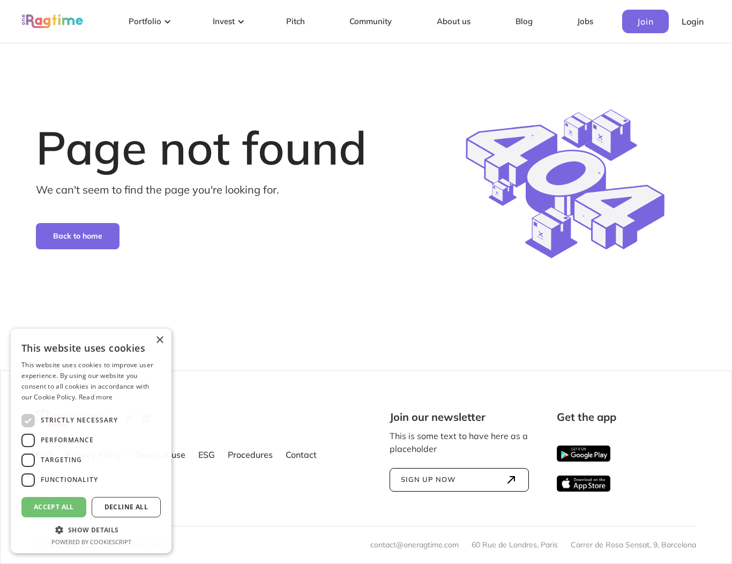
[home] (52, 21)
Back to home (77, 236)
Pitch (295, 21)
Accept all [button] (54, 506)
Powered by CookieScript (91, 542)
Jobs (585, 21)
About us (453, 21)
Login (693, 21)
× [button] (159, 340)
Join (645, 21)
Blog (524, 21)
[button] (148, 22)
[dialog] (91, 441)
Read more (96, 397)
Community (370, 21)
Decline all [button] (126, 506)
